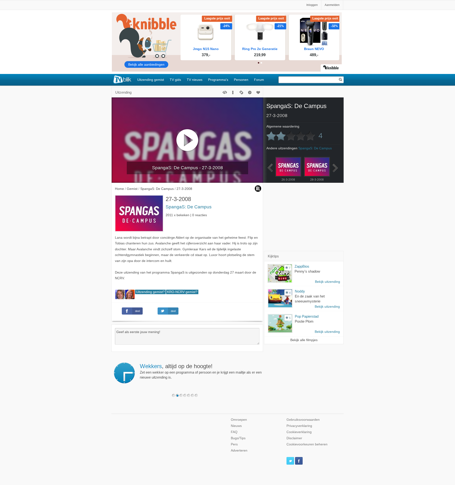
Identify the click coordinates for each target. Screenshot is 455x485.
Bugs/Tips (238, 438)
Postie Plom (304, 321)
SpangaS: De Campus (189, 206)
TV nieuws (194, 80)
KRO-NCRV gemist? (182, 292)
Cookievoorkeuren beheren (307, 444)
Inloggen (312, 5)
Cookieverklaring (299, 432)
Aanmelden (332, 5)
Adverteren (239, 450)
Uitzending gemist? (150, 292)
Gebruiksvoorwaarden (303, 419)
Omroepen (239, 419)
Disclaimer (294, 438)
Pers (234, 444)
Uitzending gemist (150, 80)
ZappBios (302, 266)
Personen (241, 80)
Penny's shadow (307, 271)
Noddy (300, 291)
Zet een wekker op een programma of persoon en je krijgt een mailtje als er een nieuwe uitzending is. (201, 371)
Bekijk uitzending (327, 282)
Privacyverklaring (299, 426)
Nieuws (236, 426)
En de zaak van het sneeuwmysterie (310, 298)
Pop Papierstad (306, 316)
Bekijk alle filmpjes (304, 340)
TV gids (175, 80)
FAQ (234, 432)
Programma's (218, 80)
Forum (259, 80)
